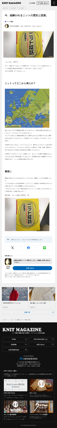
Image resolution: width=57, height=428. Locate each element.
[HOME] (11, 3)
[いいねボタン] (8, 239)
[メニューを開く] (54, 3)
